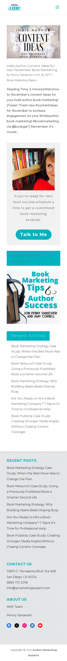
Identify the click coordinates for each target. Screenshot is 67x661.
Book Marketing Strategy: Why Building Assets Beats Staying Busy (34, 386)
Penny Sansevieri (22, 75)
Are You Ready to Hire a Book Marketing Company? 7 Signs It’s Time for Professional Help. (35, 404)
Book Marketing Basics (22, 80)
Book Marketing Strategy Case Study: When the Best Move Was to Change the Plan (35, 351)
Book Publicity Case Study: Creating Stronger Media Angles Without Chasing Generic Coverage (33, 541)
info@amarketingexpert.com (28, 588)
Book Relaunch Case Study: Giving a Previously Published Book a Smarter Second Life (33, 369)
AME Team (15, 606)
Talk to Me (33, 234)
